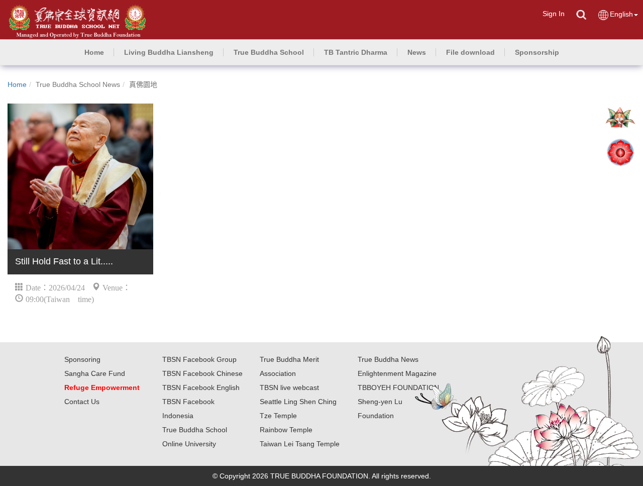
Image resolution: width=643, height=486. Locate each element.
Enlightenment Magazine (397, 373)
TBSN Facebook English (201, 387)
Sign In (554, 14)
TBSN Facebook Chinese (202, 373)
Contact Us (81, 402)
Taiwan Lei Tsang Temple (300, 444)
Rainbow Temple (286, 430)
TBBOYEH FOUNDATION (398, 387)
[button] (169, 52)
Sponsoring (82, 359)
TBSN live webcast (289, 387)
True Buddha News (388, 359)
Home (17, 84)
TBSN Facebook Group (199, 359)
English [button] (621, 14)
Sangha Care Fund (94, 373)
